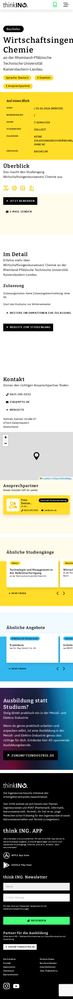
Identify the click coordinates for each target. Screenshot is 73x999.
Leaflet (46, 478)
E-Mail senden (21, 211)
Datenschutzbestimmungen (16, 909)
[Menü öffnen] (66, 5)
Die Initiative (9, 959)
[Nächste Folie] (64, 593)
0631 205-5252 (20, 394)
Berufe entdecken (48, 963)
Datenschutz (9, 967)
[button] (36, 456)
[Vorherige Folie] (58, 593)
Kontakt (7, 963)
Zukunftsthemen (48, 967)
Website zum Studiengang (30, 327)
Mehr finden (18, 593)
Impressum (8, 970)
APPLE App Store (20, 855)
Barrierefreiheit (10, 974)
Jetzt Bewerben (22, 201)
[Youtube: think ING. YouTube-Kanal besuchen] (16, 986)
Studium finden (47, 959)
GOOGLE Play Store (21, 865)
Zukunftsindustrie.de (33, 755)
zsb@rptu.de (20, 402)
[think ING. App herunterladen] (55, 5)
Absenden (38, 920)
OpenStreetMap (62, 478)
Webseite (17, 409)
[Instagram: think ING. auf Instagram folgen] (6, 986)
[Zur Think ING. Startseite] (18, 4)
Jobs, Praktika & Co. (49, 970)
